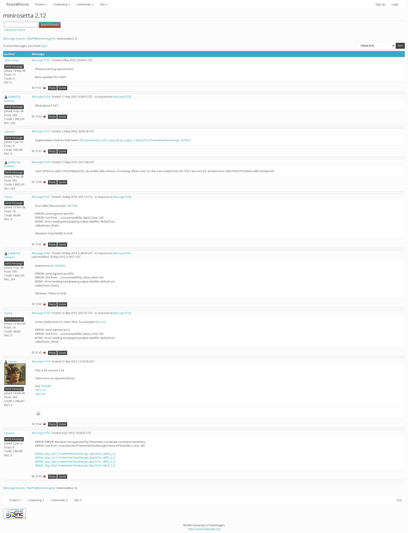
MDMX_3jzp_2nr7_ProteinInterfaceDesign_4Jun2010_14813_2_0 (75, 457)
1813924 (59, 266)
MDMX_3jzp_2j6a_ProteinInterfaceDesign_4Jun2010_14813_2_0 (75, 461)
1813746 (72, 206)
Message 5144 (41, 361)
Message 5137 (41, 131)
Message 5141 (41, 197)
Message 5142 (41, 253)
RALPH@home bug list (41, 38)
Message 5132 (41, 60)
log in (44, 46)
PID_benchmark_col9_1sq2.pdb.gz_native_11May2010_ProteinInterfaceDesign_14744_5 (135, 140)
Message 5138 (41, 162)
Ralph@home (17, 4)
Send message (14, 66)
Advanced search (14, 30)
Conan (12, 361)
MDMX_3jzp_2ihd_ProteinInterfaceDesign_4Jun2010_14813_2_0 (75, 465)
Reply (52, 88)
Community (83, 4)
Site (102, 4)
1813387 (46, 386)
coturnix (9, 131)
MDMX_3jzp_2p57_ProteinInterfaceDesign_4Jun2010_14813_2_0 (75, 454)
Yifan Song (11, 60)
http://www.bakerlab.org (204, 529)
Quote (62, 88)
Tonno (8, 197)
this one (100, 322)
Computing (60, 4)
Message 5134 (41, 96)
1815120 (40, 394)
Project (40, 4)
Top (399, 500)
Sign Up (380, 4)
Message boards (14, 38)
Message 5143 (41, 313)
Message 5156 (41, 433)
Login (395, 4)
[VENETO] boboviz (12, 99)
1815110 (40, 390)
